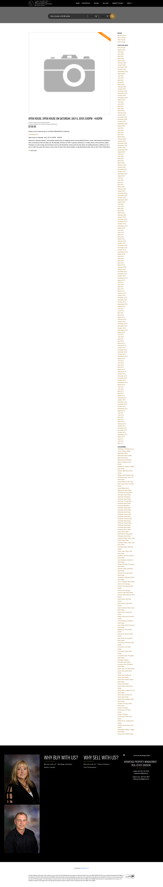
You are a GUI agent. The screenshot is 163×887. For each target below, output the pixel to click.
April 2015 (121, 341)
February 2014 (122, 371)
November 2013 (122, 378)
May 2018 (121, 261)
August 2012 (121, 411)
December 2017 (122, 271)
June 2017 (121, 284)
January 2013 (122, 400)
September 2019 (123, 226)
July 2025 (120, 76)
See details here (33, 134)
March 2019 (121, 239)
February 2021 (122, 189)
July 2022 (120, 154)
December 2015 (122, 324)
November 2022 (122, 145)
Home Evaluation (104, 764)
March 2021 (121, 187)
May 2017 (121, 287)
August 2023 (121, 126)
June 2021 (121, 180)
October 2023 (122, 121)
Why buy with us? (50, 764)
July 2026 (120, 52)
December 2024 (122, 91)
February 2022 (122, 165)
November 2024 (122, 93)
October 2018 (122, 250)
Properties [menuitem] (86, 3)
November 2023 (122, 119)
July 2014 (120, 361)
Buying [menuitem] (96, 3)
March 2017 (121, 291)
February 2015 (122, 345)
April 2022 (121, 161)
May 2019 (121, 234)
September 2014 (123, 356)
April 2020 (121, 211)
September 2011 (123, 435)
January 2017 (122, 295)
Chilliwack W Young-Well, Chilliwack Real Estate (45, 124)
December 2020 (122, 193)
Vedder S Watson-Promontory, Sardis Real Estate (125, 717)
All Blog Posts (122, 35)
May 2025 (121, 80)
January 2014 (122, 374)
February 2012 (122, 424)
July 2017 (120, 282)
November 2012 (122, 404)
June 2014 (121, 363)
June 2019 (121, 232)
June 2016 (121, 311)
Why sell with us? (90, 764)
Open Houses (122, 40)
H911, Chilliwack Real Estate (126, 581)
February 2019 (122, 241)
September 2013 (123, 382)
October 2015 (122, 328)
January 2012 (122, 426)
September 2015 (123, 330)
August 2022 (121, 152)
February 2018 (122, 267)
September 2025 (123, 71)
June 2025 (121, 78)
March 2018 (121, 265)
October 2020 (122, 197)
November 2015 (122, 326)
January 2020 (122, 217)
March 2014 (121, 369)
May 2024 (121, 106)
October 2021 (122, 171)
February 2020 (122, 215)
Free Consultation (90, 767)
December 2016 (122, 297)
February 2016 (122, 319)
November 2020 (122, 195)
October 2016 (122, 302)
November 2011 (122, 430)
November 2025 (122, 67)
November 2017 (122, 274)
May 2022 (121, 158)
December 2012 (122, 402)
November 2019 (122, 221)
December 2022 (122, 143)
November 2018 (122, 248)
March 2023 (121, 137)
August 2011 (121, 437)
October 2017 (122, 276)
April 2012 (121, 419)
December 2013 (122, 376)
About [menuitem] (129, 3)
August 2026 (121, 50)
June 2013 (121, 389)
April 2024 (121, 108)
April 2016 (121, 315)
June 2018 (121, 258)
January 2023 (122, 141)
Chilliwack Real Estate (124, 527)
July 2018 (120, 256)
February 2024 (122, 113)
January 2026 (122, 65)
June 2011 (121, 441)
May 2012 (121, 417)
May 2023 (121, 132)
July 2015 (120, 334)
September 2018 (123, 252)
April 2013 (121, 393)
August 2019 (121, 228)
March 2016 (121, 317)
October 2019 (122, 224)
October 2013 (122, 380)
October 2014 (122, 354)
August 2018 (121, 254)
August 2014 (121, 358)
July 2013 (120, 387)
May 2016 (121, 313)
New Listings (121, 37)
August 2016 (121, 306)
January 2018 (122, 269)
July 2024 (120, 102)
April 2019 (121, 237)
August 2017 (121, 280)
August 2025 (121, 74)
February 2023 (122, 139)
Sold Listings (121, 42)
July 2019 (120, 230)
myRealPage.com (84, 868)
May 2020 (121, 208)
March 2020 (121, 213)
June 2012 (121, 415)
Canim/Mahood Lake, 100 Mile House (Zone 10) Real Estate (126, 484)
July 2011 (120, 439)
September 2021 (123, 174)
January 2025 (122, 89)
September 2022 (123, 150)
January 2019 (122, 243)
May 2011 (121, 443)
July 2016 (120, 308)
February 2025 (122, 87)
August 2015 (121, 332)
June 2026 (121, 54)
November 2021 (122, 169)
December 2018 (122, 245)
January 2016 (122, 321)
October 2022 (122, 147)
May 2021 (121, 182)
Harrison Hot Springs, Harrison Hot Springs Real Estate (125, 586)
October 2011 (122, 432)
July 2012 (120, 413)
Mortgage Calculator (65, 764)
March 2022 (121, 163)
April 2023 (121, 134)
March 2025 (121, 84)
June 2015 (121, 337)
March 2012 (121, 421)
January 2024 (122, 115)
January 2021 (122, 191)
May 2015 (121, 339)
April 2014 (121, 367)
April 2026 (121, 58)
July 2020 (120, 204)
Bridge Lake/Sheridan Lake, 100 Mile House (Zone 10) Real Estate (126, 477)
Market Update (117, 3)
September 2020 (123, 200)
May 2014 (121, 365)
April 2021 (121, 184)
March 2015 (121, 343)
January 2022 (122, 167)
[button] (50, 764)
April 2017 (121, 289)
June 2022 (121, 156)
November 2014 (122, 352)
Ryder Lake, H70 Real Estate (126, 668)
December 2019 (122, 219)
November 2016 (122, 300)
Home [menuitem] (78, 3)
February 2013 (122, 398)
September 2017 (123, 278)
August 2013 (121, 384)
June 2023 (121, 130)
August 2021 (121, 176)
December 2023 (122, 117)
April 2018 (121, 263)
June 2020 (121, 206)
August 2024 (121, 100)
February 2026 (122, 63)
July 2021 (120, 178)
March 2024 (121, 110)
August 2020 (121, 202)
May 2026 (121, 56)
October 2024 (122, 95)
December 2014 (122, 350)
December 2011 (122, 428)
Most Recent (121, 47)
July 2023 (120, 128)
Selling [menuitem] (105, 3)
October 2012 (122, 406)
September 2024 (123, 97)
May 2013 (121, 391)
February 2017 (122, 293)
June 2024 (121, 104)
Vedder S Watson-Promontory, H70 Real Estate (124, 710)
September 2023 (123, 124)
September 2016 (123, 304)
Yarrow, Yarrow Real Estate (125, 734)
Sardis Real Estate (123, 684)
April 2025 (121, 82)
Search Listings (49, 767)
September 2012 (123, 408)
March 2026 (121, 61)
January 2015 (122, 348)
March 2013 (121, 395)
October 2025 (122, 69)
